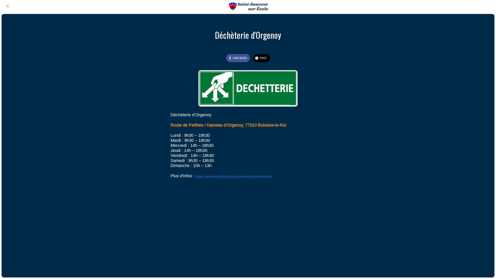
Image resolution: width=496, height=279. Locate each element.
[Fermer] (7, 6)
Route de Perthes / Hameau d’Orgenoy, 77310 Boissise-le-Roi (228, 125)
